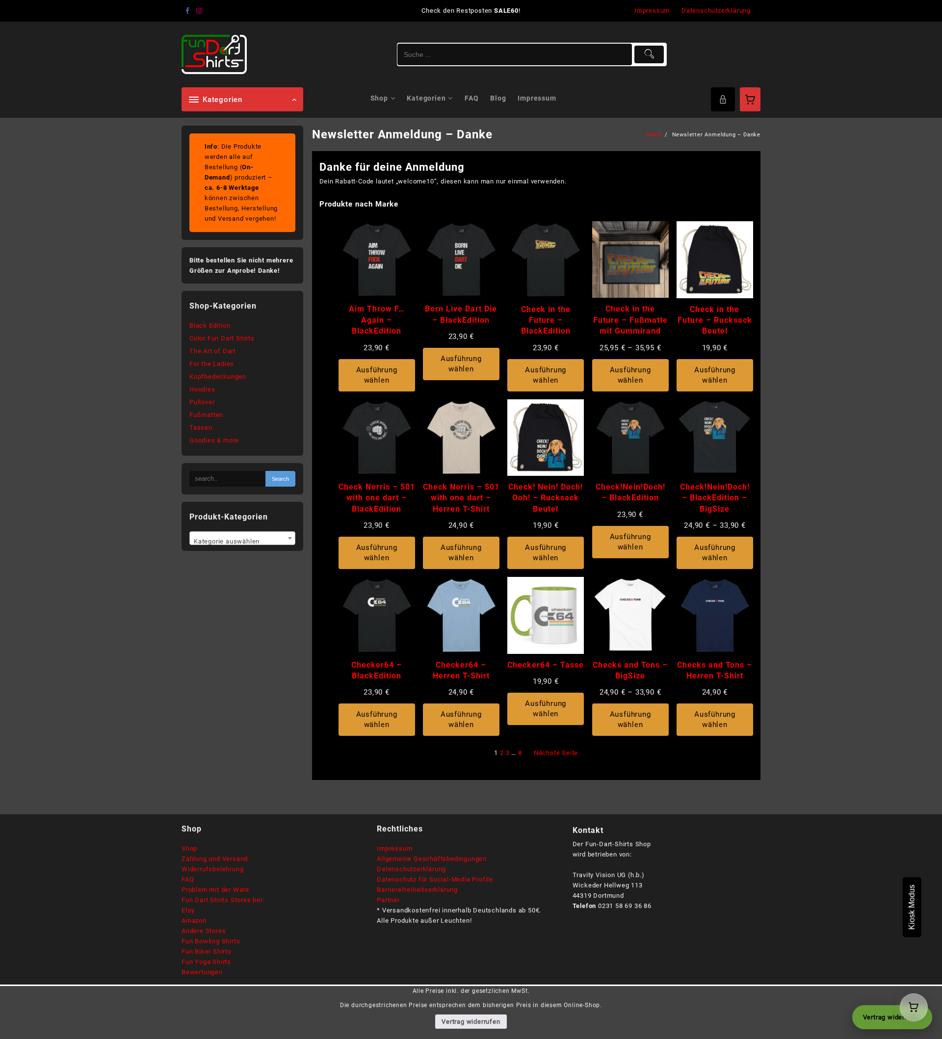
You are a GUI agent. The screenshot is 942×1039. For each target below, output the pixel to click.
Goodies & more (214, 440)
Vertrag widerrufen (471, 1021)
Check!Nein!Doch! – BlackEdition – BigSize (715, 498)
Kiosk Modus (912, 907)
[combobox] (242, 538)
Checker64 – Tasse (545, 665)
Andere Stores (204, 931)
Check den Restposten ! (470, 10)
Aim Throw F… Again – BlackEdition (377, 320)
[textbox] (242, 541)
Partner (388, 900)
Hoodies (202, 389)
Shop (189, 848)
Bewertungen (202, 972)
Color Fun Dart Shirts (222, 338)
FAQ (188, 879)
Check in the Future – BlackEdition (546, 320)
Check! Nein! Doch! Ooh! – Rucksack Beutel (545, 498)
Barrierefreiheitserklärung (417, 889)
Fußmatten (206, 414)
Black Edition (209, 325)
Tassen (200, 427)
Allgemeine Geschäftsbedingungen (432, 858)
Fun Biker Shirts (207, 951)
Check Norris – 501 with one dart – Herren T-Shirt (461, 498)
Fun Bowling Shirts (211, 941)
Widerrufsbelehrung (212, 869)
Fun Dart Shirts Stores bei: (223, 900)
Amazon (194, 920)
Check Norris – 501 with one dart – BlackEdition (377, 498)
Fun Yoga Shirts (206, 961)
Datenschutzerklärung (411, 869)
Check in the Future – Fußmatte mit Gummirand (630, 320)
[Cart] (750, 99)
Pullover (201, 402)
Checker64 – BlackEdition (376, 670)
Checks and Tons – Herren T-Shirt (714, 670)
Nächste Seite (556, 752)
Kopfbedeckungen (217, 376)
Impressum (394, 848)
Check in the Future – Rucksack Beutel (715, 320)
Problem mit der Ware (215, 889)
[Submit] (649, 54)
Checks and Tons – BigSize (630, 670)
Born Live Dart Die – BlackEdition (461, 314)
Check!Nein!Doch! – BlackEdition (630, 492)
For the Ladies (211, 363)
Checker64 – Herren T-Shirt (461, 670)
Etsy (188, 910)
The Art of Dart (212, 351)
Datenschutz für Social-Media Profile (435, 879)
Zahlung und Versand (215, 858)
